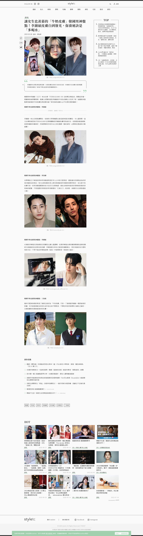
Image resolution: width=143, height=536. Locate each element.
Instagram (94, 520)
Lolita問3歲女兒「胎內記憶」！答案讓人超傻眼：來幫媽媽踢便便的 (107, 53)
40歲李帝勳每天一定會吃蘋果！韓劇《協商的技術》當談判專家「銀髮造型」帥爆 (55, 370)
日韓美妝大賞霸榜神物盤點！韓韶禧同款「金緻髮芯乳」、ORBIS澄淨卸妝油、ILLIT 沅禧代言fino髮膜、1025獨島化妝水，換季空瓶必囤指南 (107, 28)
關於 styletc (51, 520)
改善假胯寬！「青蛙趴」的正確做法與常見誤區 (107, 492)
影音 (101, 9)
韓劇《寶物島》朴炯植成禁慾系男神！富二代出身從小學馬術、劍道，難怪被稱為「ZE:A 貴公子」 (55, 365)
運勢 (78, 9)
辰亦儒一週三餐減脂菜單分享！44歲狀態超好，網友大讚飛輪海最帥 (50, 374)
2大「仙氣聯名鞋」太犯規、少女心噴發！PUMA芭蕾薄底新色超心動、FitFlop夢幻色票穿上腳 (107, 62)
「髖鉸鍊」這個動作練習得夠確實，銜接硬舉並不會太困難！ (83, 467)
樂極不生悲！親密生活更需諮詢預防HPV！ (107, 442)
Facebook (80, 520)
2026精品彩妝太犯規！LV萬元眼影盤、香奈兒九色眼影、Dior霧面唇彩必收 (35, 493)
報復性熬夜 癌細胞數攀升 (81, 441)
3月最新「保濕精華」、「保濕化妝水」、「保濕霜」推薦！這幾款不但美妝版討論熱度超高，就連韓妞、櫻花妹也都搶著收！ (35, 468)
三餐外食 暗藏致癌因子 (80, 491)
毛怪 (93, 9)
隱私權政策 (49, 533)
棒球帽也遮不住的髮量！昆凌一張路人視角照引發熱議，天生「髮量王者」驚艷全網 (107, 37)
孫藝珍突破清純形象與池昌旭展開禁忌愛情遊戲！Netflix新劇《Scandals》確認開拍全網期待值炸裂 (56, 379)
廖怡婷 (39, 34)
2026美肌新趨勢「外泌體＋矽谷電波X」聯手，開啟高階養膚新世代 (107, 468)
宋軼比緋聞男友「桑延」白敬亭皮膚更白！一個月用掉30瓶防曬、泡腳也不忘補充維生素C (56, 384)
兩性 (86, 9)
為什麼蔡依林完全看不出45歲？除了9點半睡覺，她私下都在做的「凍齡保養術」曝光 (107, 45)
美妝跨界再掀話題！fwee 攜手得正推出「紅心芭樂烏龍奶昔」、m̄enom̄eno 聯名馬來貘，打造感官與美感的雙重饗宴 (59, 493)
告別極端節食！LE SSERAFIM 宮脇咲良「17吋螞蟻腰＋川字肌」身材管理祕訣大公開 (59, 468)
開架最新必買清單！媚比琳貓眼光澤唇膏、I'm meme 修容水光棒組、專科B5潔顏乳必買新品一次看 (59, 443)
